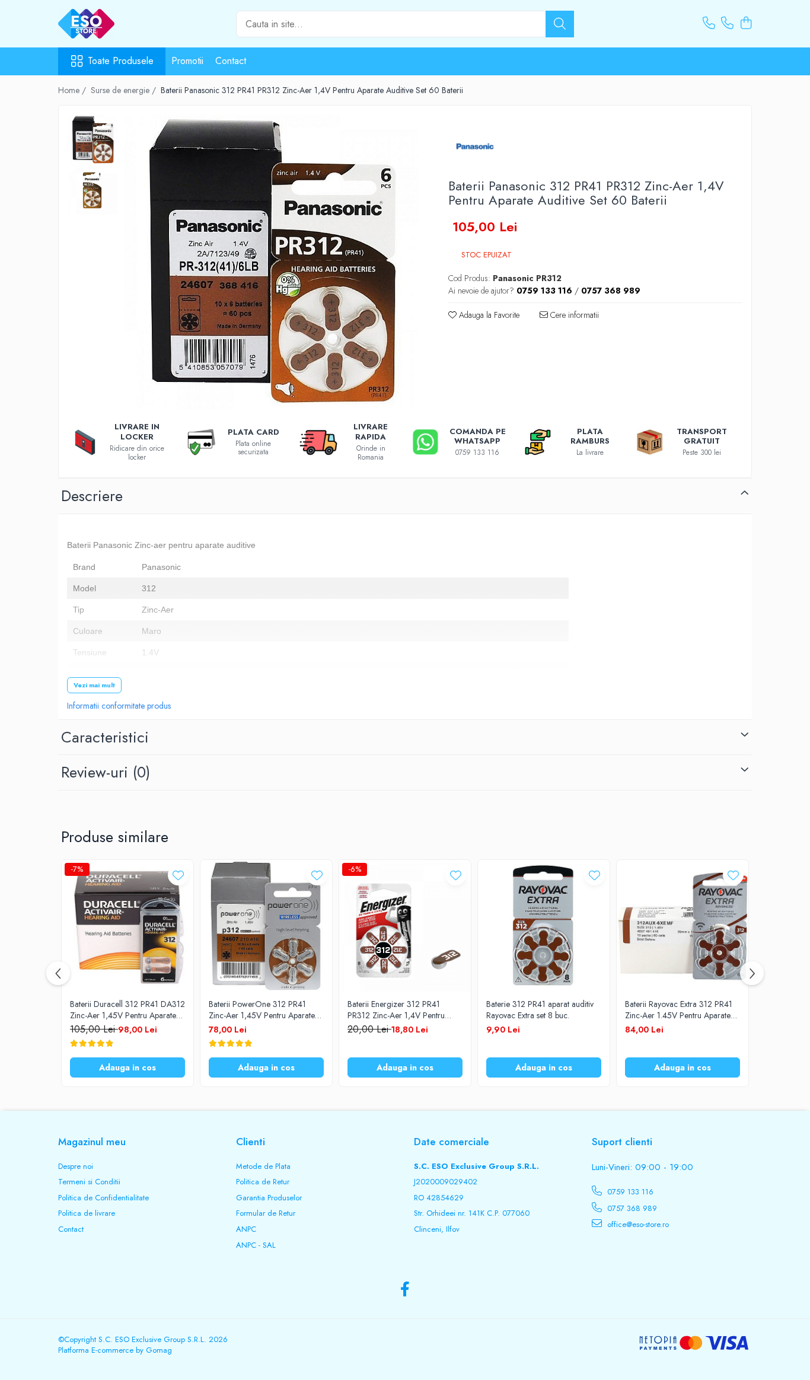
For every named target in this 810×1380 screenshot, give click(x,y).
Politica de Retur (262, 1182)
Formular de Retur (265, 1213)
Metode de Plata (263, 1166)
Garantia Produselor (269, 1198)
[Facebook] (405, 1290)
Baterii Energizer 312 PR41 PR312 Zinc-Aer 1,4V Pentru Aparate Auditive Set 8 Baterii (397, 1009)
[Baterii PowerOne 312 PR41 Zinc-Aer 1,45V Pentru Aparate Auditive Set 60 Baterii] (266, 926)
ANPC (246, 1229)
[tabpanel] (271, 261)
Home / (73, 90)
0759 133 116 (629, 1191)
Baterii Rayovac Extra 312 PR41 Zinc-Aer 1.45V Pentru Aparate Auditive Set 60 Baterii (678, 1009)
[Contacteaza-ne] (709, 24)
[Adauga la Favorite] (178, 875)
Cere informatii (573, 315)
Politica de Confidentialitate (103, 1198)
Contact (230, 61)
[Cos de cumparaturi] (745, 24)
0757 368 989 (631, 1208)
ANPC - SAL (256, 1245)
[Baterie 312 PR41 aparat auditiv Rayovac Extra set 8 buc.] (544, 926)
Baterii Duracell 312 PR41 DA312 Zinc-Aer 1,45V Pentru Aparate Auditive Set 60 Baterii (127, 1009)
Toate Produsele (121, 61)
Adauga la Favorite (488, 315)
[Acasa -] (117, 24)
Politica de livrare (86, 1213)
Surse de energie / (124, 90)
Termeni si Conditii (89, 1182)
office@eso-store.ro (637, 1224)
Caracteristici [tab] (105, 737)
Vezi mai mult (94, 685)
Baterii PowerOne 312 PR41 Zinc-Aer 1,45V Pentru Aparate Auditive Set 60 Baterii (262, 1009)
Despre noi (75, 1166)
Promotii (187, 61)
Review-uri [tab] (105, 772)
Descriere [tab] (92, 496)
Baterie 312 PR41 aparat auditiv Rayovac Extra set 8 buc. (540, 1009)
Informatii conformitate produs (119, 705)
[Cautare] (560, 24)
